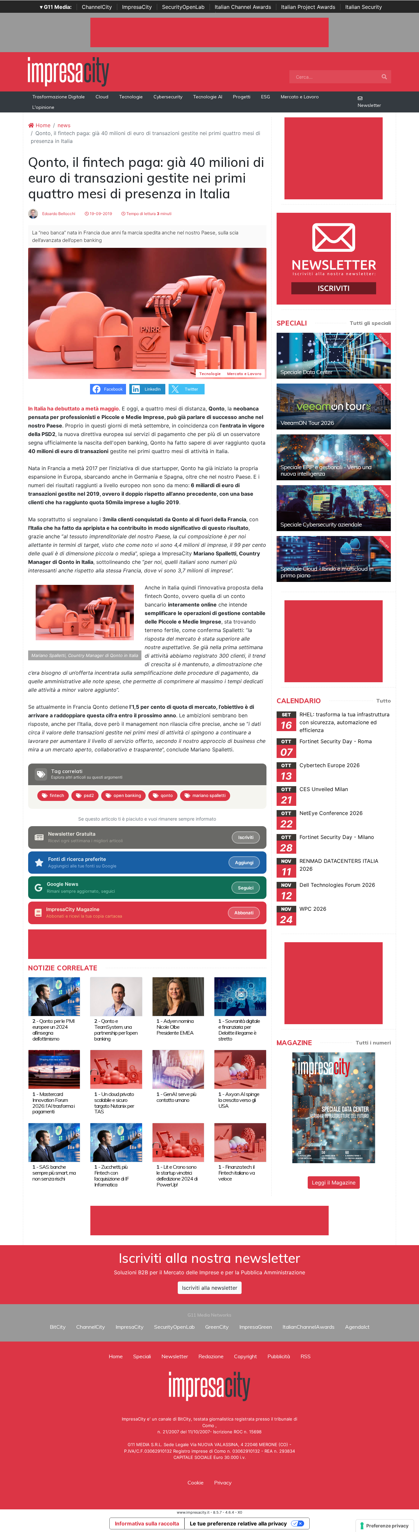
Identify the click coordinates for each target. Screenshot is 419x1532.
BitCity (58, 1326)
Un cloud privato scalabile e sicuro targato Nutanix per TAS (114, 1103)
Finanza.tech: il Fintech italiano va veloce (236, 1173)
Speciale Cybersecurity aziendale (321, 524)
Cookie (196, 1482)
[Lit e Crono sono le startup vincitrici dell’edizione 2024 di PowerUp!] (178, 1142)
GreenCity (217, 1326)
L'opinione (43, 107)
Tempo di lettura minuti (148, 213)
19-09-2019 (100, 213)
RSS (306, 1356)
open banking (127, 795)
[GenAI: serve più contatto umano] (178, 1069)
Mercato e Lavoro (300, 97)
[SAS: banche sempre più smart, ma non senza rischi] (54, 1142)
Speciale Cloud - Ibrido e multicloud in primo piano (327, 572)
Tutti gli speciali (370, 323)
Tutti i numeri (373, 1042)
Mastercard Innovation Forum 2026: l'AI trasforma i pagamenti (53, 1103)
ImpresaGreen (255, 1326)
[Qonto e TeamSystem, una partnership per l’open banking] (116, 996)
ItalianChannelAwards (308, 1326)
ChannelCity (97, 7)
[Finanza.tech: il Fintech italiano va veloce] (240, 1142)
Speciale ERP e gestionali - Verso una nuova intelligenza (326, 470)
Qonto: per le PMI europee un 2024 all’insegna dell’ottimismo (53, 1030)
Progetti (241, 97)
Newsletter (369, 105)
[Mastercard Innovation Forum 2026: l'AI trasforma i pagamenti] (54, 1069)
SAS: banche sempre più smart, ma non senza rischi (54, 1173)
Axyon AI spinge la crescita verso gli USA (238, 1100)
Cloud (102, 97)
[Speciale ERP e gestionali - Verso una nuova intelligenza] (334, 457)
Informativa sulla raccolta (147, 1523)
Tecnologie (131, 97)
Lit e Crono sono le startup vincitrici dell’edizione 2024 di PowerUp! (176, 1176)
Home (42, 125)
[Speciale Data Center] (334, 356)
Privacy (223, 1482)
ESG (265, 97)
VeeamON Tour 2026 (307, 423)
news (64, 125)
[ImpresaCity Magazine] (333, 1107)
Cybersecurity (168, 97)
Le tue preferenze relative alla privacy (238, 1523)
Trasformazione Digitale (58, 97)
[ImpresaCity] (68, 71)
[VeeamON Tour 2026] (334, 406)
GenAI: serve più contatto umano (176, 1097)
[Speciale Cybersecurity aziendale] (334, 508)
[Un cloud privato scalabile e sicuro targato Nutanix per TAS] (116, 1069)
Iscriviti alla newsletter (209, 1287)
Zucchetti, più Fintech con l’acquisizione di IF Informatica (111, 1176)
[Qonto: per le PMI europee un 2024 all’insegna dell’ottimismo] (54, 996)
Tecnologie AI (207, 97)
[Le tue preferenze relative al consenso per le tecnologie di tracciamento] (385, 1526)
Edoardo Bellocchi (58, 213)
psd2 (89, 795)
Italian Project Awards (308, 7)
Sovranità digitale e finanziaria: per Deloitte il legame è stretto (239, 1030)
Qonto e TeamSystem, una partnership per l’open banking (115, 1030)
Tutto (383, 700)
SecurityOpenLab (183, 7)
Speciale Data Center (306, 372)
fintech (57, 795)
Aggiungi (244, 862)
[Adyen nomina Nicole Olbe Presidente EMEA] (178, 996)
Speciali (142, 1356)
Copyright (245, 1356)
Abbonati (243, 912)
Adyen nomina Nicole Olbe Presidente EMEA (174, 1027)
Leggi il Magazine (333, 1182)
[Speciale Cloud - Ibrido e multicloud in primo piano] (334, 559)
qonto (167, 795)
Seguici (245, 887)
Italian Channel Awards (243, 7)
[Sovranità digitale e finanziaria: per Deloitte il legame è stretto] (240, 996)
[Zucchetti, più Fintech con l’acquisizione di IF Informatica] (116, 1142)
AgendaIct (357, 1326)
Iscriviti (245, 837)
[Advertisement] (209, 1220)
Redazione (211, 1356)
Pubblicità (278, 1356)
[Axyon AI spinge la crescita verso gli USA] (240, 1069)
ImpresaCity (137, 7)
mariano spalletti (209, 795)
